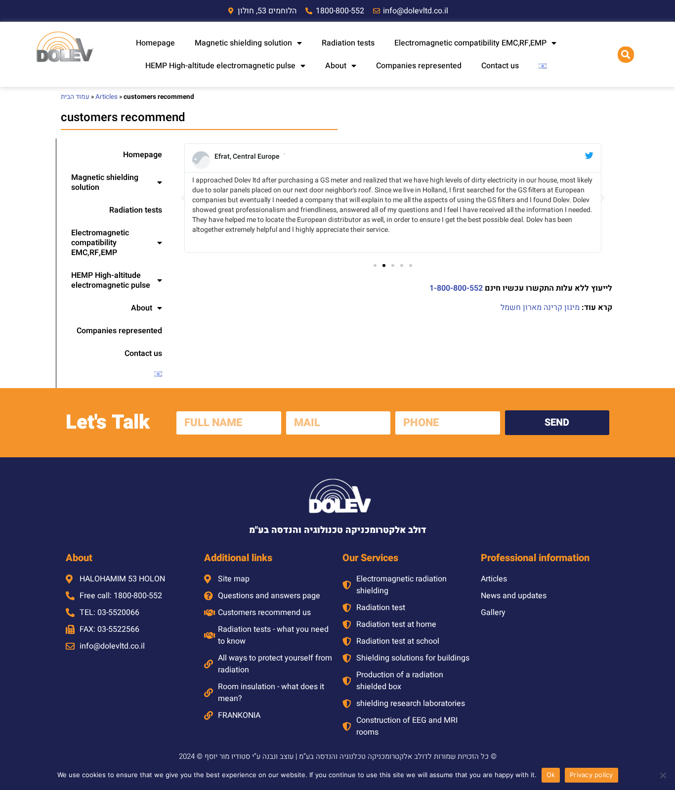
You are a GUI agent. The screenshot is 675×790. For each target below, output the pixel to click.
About (335, 66)
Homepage (155, 43)
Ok (551, 775)
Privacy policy (591, 775)
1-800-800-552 (456, 288)
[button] (626, 54)
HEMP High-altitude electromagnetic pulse (220, 66)
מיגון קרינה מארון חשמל (540, 307)
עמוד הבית (75, 97)
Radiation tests (348, 43)
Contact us (500, 66)
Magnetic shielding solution (243, 43)
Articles (106, 97)
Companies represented (419, 66)
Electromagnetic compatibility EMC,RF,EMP (470, 43)
